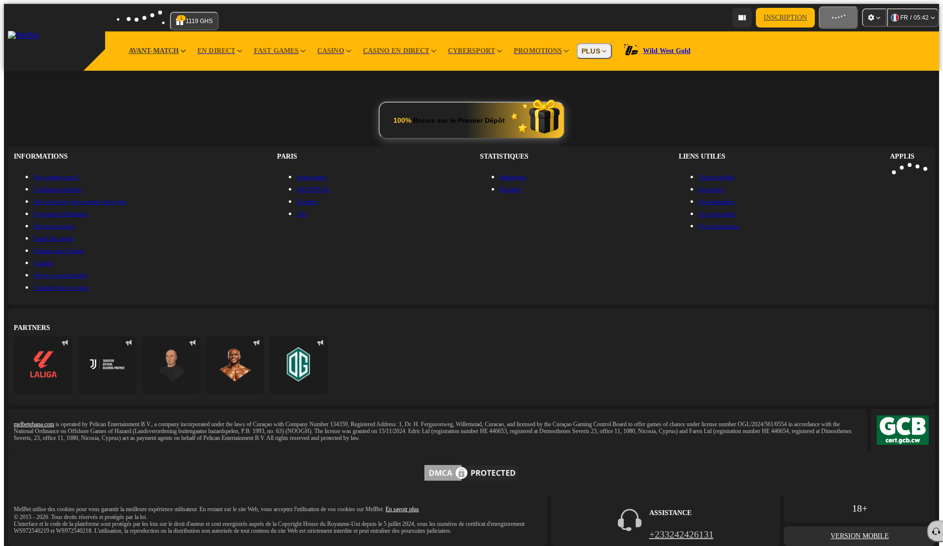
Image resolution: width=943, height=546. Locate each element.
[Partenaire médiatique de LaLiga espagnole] (43, 365)
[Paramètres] (874, 17)
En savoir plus (402, 509)
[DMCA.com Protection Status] (471, 474)
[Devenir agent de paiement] (742, 17)
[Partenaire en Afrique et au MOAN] (107, 365)
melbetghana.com (34, 424)
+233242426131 (681, 534)
